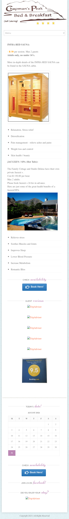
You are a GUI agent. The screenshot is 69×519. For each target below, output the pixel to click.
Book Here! (37, 287)
